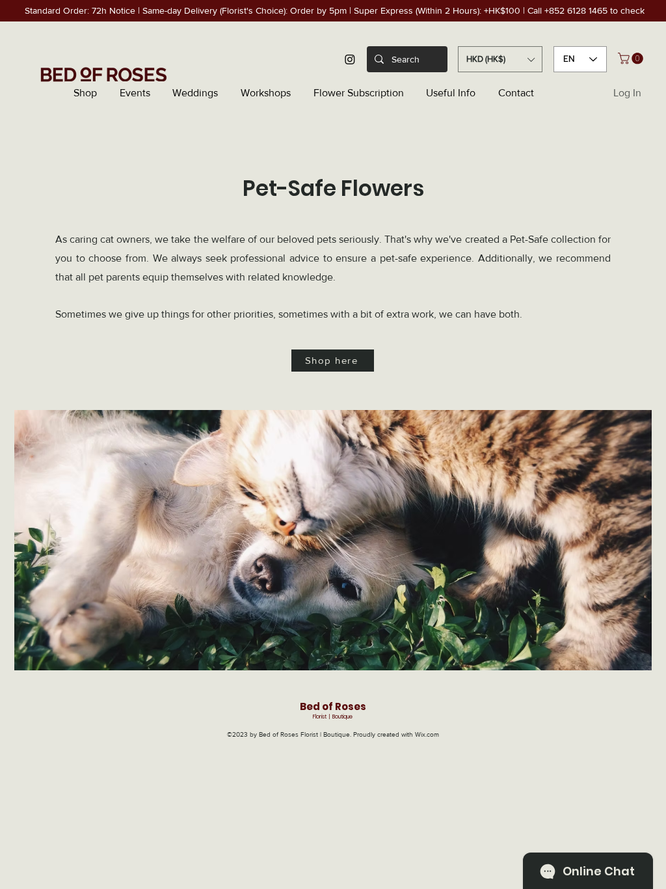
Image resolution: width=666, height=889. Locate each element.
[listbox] (500, 59)
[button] (500, 59)
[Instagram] (349, 59)
